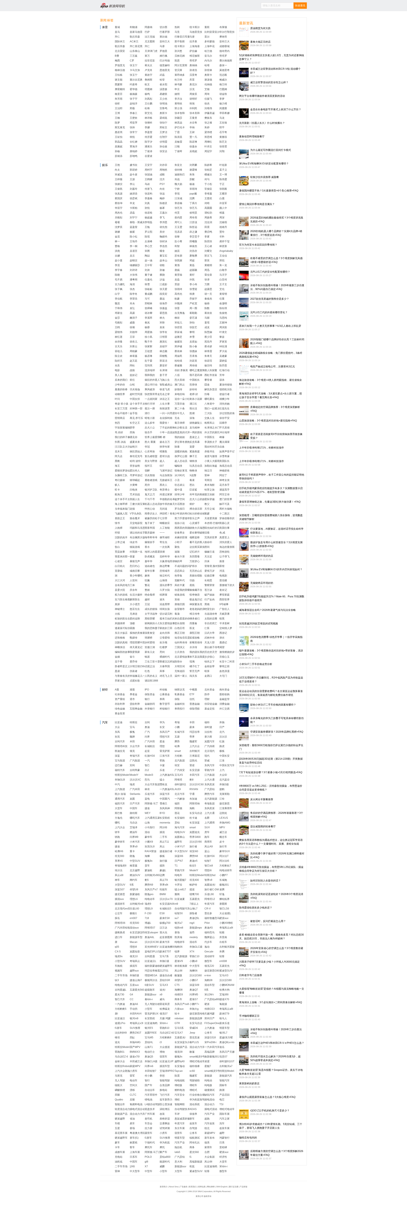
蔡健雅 (178, 365)
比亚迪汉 (120, 1018)
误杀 (221, 379)
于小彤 (208, 184)
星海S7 (194, 999)
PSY (162, 184)
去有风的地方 (122, 585)
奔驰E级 (134, 975)
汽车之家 (224, 1118)
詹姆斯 (148, 79)
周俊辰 (193, 94)
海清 (132, 284)
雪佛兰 (163, 803)
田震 (207, 227)
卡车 (117, 1147)
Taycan (179, 1071)
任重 (221, 298)
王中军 (148, 265)
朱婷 (207, 127)
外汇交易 (224, 708)
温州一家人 (181, 676)
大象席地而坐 (167, 561)
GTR (177, 1023)
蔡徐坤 (118, 203)
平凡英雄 (224, 427)
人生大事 (165, 403)
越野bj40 (180, 1061)
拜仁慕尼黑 (136, 46)
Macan (133, 942)
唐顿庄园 (180, 604)
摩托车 (148, 1147)
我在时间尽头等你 (214, 446)
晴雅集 (163, 451)
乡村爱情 (150, 642)
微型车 (208, 961)
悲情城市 (165, 570)
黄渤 (177, 265)
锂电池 (148, 1099)
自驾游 (193, 1128)
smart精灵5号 (212, 1071)
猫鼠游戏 (135, 547)
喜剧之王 (120, 518)
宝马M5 (149, 1037)
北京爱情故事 (182, 656)
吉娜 (117, 255)
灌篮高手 (224, 489)
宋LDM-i (209, 994)
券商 (162, 699)
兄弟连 (133, 613)
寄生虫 (163, 542)
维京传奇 (195, 613)
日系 (221, 1142)
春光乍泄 (180, 556)
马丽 (207, 317)
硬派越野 (120, 1118)
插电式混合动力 (139, 1109)
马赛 (192, 36)
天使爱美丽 (210, 518)
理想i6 (208, 870)
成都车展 (120, 1152)
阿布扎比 (195, 1142)
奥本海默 (209, 485)
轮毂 (221, 932)
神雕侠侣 (120, 647)
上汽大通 (209, 779)
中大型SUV (181, 851)
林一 (117, 241)
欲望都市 (180, 609)
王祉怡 (118, 137)
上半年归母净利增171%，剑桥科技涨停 (261, 447)
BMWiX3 (135, 1051)
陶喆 (147, 255)
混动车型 (209, 985)
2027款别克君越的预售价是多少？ (269, 298)
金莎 (117, 317)
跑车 (207, 837)
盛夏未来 (135, 442)
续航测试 (195, 1137)
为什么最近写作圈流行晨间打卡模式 (270, 150)
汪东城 (178, 198)
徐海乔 (163, 303)
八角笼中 (209, 403)
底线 (192, 585)
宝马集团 (120, 760)
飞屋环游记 (166, 470)
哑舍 (162, 251)
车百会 (148, 1123)
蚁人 (117, 485)
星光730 (119, 994)
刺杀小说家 (196, 399)
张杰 (132, 289)
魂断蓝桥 (195, 537)
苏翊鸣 (133, 156)
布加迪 (193, 798)
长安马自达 (196, 813)
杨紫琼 (178, 341)
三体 (132, 585)
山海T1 (149, 1047)
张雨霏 (223, 146)
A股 (117, 689)
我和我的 (150, 375)
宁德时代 (150, 1142)
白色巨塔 (180, 628)
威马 (162, 999)
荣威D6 (194, 1028)
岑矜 (221, 236)
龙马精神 (195, 427)
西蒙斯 (118, 84)
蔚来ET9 (224, 1013)
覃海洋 (133, 146)
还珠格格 (120, 637)
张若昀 (148, 193)
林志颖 (163, 351)
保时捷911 (180, 784)
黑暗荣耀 (150, 618)
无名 (177, 418)
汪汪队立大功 (122, 446)
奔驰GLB (120, 779)
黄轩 (192, 274)
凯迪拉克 (120, 751)
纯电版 (208, 1085)
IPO (147, 689)
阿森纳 (148, 27)
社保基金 (120, 694)
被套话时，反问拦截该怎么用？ (268, 921)
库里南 (223, 937)
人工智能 (165, 528)
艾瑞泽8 (223, 994)
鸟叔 (147, 184)
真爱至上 (224, 537)
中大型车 (195, 966)
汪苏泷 (193, 222)
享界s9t (164, 884)
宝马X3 (164, 985)
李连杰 (163, 246)
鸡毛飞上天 (166, 676)
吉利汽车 (120, 741)
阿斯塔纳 (195, 803)
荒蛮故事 (120, 551)
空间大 (133, 1085)
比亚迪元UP (166, 1061)
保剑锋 (178, 169)
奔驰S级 (224, 784)
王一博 (223, 174)
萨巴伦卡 (180, 127)
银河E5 (149, 1028)
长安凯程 (165, 817)
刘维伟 (208, 108)
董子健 (148, 274)
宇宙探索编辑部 (124, 427)
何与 (207, 179)
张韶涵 (148, 174)
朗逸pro (149, 894)
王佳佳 (223, 255)
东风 (117, 732)
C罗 (132, 60)
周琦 (207, 94)
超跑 (207, 1118)
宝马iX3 (223, 975)
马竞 (177, 32)
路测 (221, 1090)
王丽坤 (223, 322)
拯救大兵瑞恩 (197, 528)
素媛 (207, 513)
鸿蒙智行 (224, 1137)
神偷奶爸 (224, 470)
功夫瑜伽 (135, 389)
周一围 (193, 308)
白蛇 (132, 384)
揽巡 (192, 889)
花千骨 (118, 661)
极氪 (132, 732)
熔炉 (192, 504)
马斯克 (118, 1075)
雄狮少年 (224, 399)
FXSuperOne (211, 1023)
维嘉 (221, 212)
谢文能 (118, 79)
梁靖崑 (163, 118)
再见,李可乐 (136, 418)
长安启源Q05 (137, 932)
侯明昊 (193, 212)
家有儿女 (150, 652)
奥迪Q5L (194, 918)
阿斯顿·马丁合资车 (155, 1152)
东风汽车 (209, 765)
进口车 (118, 937)
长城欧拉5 (165, 908)
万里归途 (180, 403)
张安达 (163, 151)
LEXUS (223, 817)
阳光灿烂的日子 (213, 528)
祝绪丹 (223, 227)
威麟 (162, 1166)
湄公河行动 (151, 384)
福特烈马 (209, 932)
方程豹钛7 (225, 865)
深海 (192, 418)
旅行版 (163, 860)
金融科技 (180, 704)
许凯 (192, 279)
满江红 (193, 403)
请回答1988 (151, 680)
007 (162, 465)
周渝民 (178, 356)
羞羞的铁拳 (121, 389)
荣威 (207, 760)
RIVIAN (194, 789)
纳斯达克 (180, 689)
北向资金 (209, 689)
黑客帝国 (150, 528)
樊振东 (208, 118)
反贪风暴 (195, 442)
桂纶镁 (178, 360)
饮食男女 (180, 532)
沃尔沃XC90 (152, 942)
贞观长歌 (135, 680)
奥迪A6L (149, 937)
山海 (147, 822)
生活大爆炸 (136, 594)
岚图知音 (135, 951)
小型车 (148, 1008)
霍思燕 (163, 313)
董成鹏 (148, 294)
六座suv (179, 1008)
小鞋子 (178, 542)
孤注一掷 (150, 408)
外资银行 (150, 708)
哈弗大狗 (224, 989)
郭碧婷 (133, 169)
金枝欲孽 (209, 666)
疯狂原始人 (136, 451)
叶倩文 (223, 332)
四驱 (117, 1094)
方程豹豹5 (120, 1008)
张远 (162, 193)
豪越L (163, 870)
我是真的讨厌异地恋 (186, 432)
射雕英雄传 (196, 642)
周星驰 (148, 332)
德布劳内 (224, 51)
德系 (207, 1142)
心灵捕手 (195, 523)
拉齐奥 (193, 41)
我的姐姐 (180, 437)
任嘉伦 (148, 279)
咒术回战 (135, 494)
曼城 (117, 27)
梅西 (117, 60)
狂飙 (147, 580)
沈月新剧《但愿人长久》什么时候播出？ (262, 123)
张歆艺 (193, 327)
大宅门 (223, 676)
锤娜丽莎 (135, 265)
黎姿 (221, 337)
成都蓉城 (224, 46)
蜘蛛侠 (193, 470)
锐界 (177, 951)
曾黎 (177, 236)
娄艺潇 (193, 317)
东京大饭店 (121, 633)
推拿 (221, 561)
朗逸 (132, 856)
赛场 (177, 932)
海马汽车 (180, 827)
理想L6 (134, 899)
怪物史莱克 (181, 470)
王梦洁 (163, 132)
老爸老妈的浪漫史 (200, 609)
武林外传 (209, 637)
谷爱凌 (148, 156)
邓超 (192, 260)
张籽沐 (163, 241)
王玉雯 (178, 227)
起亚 (147, 751)
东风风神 (165, 808)
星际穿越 (209, 499)
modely (194, 937)
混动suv (134, 927)
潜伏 (221, 637)
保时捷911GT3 (227, 1061)
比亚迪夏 (180, 899)
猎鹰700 (194, 894)
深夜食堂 (150, 633)
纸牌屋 (163, 594)
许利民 (193, 108)
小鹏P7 (223, 875)
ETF (192, 694)
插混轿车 (120, 903)
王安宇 (148, 165)
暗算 (207, 671)
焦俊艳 (223, 313)
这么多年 (150, 422)
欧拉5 (193, 865)
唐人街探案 (210, 370)
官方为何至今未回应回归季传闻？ (258, 244)
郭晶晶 (118, 141)
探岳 (117, 918)
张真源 (118, 193)
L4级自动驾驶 (152, 1104)
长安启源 (195, 770)
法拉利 (208, 732)
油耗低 (118, 1161)
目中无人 (180, 413)
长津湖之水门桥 (213, 427)
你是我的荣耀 (182, 590)
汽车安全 (180, 1094)
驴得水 (193, 566)
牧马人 (223, 1018)
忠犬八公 (150, 427)
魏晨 (117, 303)
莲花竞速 (195, 1037)
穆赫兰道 (209, 551)
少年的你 (120, 384)
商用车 (208, 841)
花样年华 (165, 556)
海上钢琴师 (121, 504)
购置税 (133, 1142)
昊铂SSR (165, 980)
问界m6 (149, 1066)
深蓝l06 (179, 856)
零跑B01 (119, 1051)
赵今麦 (133, 174)
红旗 (221, 741)
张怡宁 (163, 122)
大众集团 (209, 1157)
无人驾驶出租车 (153, 1004)
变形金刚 (135, 465)
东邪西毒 (195, 556)
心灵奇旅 (150, 451)
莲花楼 (223, 580)
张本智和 (180, 113)
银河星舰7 (180, 880)
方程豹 (178, 755)
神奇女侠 (224, 480)
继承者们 (195, 618)
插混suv (119, 899)
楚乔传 (133, 661)
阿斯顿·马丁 (151, 803)
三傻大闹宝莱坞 (139, 504)
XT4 (192, 951)
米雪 (192, 337)
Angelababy (226, 251)
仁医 (207, 628)
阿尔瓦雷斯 (181, 65)
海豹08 (208, 980)
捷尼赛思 (224, 803)
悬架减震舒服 (182, 1118)
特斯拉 (133, 722)
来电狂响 (180, 394)
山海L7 (193, 908)
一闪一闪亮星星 (168, 413)
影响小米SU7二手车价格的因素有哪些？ (273, 704)
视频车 (118, 970)
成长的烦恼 (151, 609)
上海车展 (135, 1152)
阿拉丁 (223, 475)
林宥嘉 (133, 356)
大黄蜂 (133, 485)
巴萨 (147, 32)
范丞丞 (178, 231)
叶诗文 (208, 146)
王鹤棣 (148, 179)
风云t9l (178, 970)
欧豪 (177, 298)
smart (178, 751)
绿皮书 (133, 542)
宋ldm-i (164, 1023)
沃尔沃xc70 (166, 899)
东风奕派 (209, 784)
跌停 (207, 694)
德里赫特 (165, 65)
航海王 (118, 494)
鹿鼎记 (223, 642)
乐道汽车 (150, 794)
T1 (176, 865)
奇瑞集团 (209, 803)
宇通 (192, 794)
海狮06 (193, 970)
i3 (161, 1042)
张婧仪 (118, 184)
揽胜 (162, 865)
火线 (117, 613)
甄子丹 (148, 341)
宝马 (132, 727)
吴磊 (177, 279)
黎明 (192, 332)
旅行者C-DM (211, 889)
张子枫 (118, 289)
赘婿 (147, 590)
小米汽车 (135, 841)
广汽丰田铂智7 (123, 927)
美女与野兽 (151, 461)
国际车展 (224, 1114)
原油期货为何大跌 (260, 28)
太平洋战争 (151, 613)
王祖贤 (148, 351)
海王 (117, 465)
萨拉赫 (193, 51)
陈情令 (178, 661)
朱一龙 (223, 265)
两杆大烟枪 (225, 508)
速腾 (221, 889)
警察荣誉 (209, 585)
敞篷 (192, 1051)
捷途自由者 (166, 975)
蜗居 (147, 656)
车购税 (118, 966)
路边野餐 (165, 566)
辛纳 (192, 127)
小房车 (133, 1071)
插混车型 (165, 1066)
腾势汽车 (209, 794)
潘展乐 (148, 146)
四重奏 (193, 623)
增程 (177, 1099)
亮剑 (162, 652)
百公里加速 (166, 1104)
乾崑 (192, 1166)
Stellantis (135, 794)
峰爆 (221, 437)
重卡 (132, 851)
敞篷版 (178, 975)
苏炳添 (118, 156)
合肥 (207, 1152)
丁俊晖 (178, 151)
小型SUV (120, 961)
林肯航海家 (181, 966)
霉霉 (117, 222)
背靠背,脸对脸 (212, 566)
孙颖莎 (178, 118)
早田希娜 (224, 113)
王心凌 (208, 246)
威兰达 (223, 832)
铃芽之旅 (209, 489)
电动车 (133, 1080)
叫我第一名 (136, 551)
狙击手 (148, 432)
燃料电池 (180, 1090)
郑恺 (221, 260)
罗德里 (163, 51)
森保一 (223, 65)
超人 (162, 461)
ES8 (162, 913)
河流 (221, 570)
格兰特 (223, 84)
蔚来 (192, 727)
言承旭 (193, 356)
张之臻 (208, 122)
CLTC (133, 1094)
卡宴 (162, 765)
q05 (117, 946)
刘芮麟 (193, 165)
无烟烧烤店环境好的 (261, 583)
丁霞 (177, 132)
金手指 (133, 413)
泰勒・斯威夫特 (139, 222)
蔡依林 (178, 351)
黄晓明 (208, 265)
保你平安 (224, 418)
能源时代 (165, 1161)
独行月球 (150, 403)
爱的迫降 (135, 618)
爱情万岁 (209, 570)
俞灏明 (223, 303)
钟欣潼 (223, 346)
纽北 (207, 1128)
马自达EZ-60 (167, 1032)
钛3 (117, 980)
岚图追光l (209, 884)
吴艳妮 (193, 151)
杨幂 (162, 208)
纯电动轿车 (225, 870)
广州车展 (150, 1114)
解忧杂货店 (210, 389)
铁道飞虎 (165, 389)
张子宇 (133, 98)
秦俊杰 (208, 298)
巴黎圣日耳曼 (182, 36)
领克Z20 (209, 966)
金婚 (117, 656)
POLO (148, 1157)
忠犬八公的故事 (198, 499)
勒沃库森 (135, 36)
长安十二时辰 (227, 661)
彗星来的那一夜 (124, 556)
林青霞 (208, 351)
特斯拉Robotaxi (124, 1066)
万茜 (207, 284)
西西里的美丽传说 (185, 528)
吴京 (132, 255)
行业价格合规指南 (200, 1094)
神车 (117, 880)
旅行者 (193, 846)
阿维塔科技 (121, 746)
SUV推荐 (135, 1028)
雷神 (207, 475)
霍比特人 (135, 470)
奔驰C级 (164, 961)
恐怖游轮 (224, 551)
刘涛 (147, 270)
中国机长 (195, 379)
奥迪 (147, 727)
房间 (207, 547)
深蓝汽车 (165, 794)
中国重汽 (165, 798)
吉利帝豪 (135, 770)
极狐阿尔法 (151, 980)
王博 (117, 113)
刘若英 (193, 360)
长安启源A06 (167, 903)
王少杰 (163, 98)
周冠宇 (208, 151)
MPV (222, 827)
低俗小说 (180, 523)
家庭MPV (135, 1066)
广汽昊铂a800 (212, 999)
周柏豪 (133, 351)
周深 (221, 217)
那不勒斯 (180, 41)
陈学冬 (133, 294)
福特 (207, 722)
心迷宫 (118, 561)
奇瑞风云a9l (226, 927)
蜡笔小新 (150, 418)
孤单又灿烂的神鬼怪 (171, 618)
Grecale (208, 951)
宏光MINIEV (152, 946)
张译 (207, 279)
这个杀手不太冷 (124, 499)
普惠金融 (195, 704)
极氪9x (148, 860)
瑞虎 (132, 784)
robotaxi (179, 1018)
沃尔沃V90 (196, 841)
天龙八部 (209, 642)
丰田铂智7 (150, 1071)
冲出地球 (224, 432)
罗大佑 (223, 351)
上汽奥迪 (209, 1028)
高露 (132, 313)
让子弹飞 (224, 556)
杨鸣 (147, 94)
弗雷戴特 (120, 89)
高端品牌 (209, 1051)
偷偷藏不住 (196, 590)
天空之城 (209, 508)
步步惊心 (209, 656)
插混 (162, 832)
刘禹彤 (148, 98)
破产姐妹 (209, 594)
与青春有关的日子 (125, 676)
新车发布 (209, 1137)
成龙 (207, 327)
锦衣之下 (209, 661)
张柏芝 (208, 169)
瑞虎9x (119, 956)
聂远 (162, 298)
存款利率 (120, 704)
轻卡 (177, 1013)
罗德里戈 (120, 65)
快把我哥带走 (152, 394)
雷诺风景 (165, 1004)
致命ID (208, 542)
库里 (192, 79)
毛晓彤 (118, 322)
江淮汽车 (165, 755)
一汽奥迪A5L (167, 789)
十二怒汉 (224, 513)
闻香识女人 (151, 513)
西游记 (223, 633)
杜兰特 (178, 79)
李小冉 (193, 284)
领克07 (164, 1013)
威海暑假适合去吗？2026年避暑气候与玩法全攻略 (267, 610)
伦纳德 (208, 84)
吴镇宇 (163, 346)
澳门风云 (180, 384)
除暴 (177, 446)
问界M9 (134, 837)
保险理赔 (195, 708)
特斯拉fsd (209, 875)
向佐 (162, 188)
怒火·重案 (150, 442)
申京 (177, 89)
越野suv (134, 970)
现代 (207, 755)
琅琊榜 (148, 637)
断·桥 (163, 437)
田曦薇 (193, 241)
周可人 (178, 222)
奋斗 (132, 656)
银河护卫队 (151, 489)
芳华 (221, 375)
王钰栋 (118, 75)
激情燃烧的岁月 (228, 652)
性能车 (163, 889)
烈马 (147, 779)
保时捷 (208, 727)
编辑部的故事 (122, 652)
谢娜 (117, 231)
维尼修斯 (195, 55)
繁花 (147, 585)
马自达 (133, 822)
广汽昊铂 (209, 789)
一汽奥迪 (120, 1004)
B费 (117, 55)
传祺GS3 (209, 1008)
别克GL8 (150, 846)
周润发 (223, 327)
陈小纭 (133, 236)
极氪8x (178, 1056)
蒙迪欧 (148, 870)
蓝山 (207, 851)
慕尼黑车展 (121, 1133)
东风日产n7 (151, 889)
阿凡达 (118, 456)
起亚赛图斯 (166, 937)
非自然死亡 (210, 623)
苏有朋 (178, 255)
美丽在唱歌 (196, 575)
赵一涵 (148, 260)
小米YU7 (180, 846)
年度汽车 (209, 903)
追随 (177, 551)
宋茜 (147, 251)
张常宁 (133, 132)
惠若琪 (118, 132)
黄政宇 (148, 75)
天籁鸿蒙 (209, 1013)
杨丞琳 (148, 356)
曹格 (117, 246)
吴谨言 (133, 251)
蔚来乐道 (224, 1023)
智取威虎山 (166, 384)
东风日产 (165, 732)
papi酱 (193, 193)
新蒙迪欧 (135, 894)
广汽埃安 (180, 770)
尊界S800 (195, 837)
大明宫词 (180, 666)
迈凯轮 (223, 813)
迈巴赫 (118, 765)
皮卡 (221, 841)
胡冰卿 (148, 313)
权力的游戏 (121, 594)
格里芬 (118, 94)
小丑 (177, 480)
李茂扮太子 (210, 442)
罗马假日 (180, 508)
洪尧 (117, 251)
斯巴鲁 (118, 813)
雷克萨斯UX (152, 1013)
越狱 (147, 599)
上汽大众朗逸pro (124, 1071)
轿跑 (117, 837)
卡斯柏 (133, 208)
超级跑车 (150, 989)
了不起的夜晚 (167, 427)
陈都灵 (163, 203)
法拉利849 (121, 1032)
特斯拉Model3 (123, 1047)
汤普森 (163, 89)
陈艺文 (223, 141)
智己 (147, 765)
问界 (147, 736)
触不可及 (224, 504)
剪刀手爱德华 (182, 518)
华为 (162, 722)
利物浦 (133, 27)
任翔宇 (163, 137)
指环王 (148, 465)
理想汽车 (165, 736)
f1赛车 (118, 1028)
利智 (177, 246)
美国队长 (224, 461)
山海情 (163, 580)
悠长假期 (180, 623)
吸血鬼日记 (196, 599)
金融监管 (224, 699)
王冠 (147, 604)
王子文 (223, 284)
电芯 (221, 1099)
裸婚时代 (165, 656)
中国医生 (209, 437)
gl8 (146, 1161)
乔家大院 (120, 680)
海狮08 (179, 989)
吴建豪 (223, 356)
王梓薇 (118, 179)
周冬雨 (193, 217)
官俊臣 (208, 188)
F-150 (148, 913)
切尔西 (163, 27)
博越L (148, 923)
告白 (117, 547)
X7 (146, 1166)
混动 (147, 832)
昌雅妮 (118, 146)
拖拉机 (178, 1147)
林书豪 (178, 84)
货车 (147, 865)
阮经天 (118, 360)
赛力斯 (208, 736)
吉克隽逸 (180, 313)
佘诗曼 (118, 341)
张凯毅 (223, 188)
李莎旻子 (195, 236)
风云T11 (164, 841)
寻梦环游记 (136, 475)
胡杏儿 (133, 341)
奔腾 (221, 951)
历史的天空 (210, 652)
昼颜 (132, 628)
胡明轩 (193, 98)
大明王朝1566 (138, 666)
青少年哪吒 (136, 575)
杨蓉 (147, 327)
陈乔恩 (223, 365)
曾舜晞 (148, 308)
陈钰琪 (223, 308)
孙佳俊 (163, 146)
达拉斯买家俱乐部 (200, 547)
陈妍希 (208, 165)
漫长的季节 (166, 585)
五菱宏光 (224, 966)
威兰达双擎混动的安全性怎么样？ (269, 82)
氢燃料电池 (136, 1104)
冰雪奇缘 (224, 456)
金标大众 (120, 1061)
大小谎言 (135, 604)
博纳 (162, 1051)
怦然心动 (150, 508)
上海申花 (209, 46)
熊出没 (193, 408)
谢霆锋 (193, 169)
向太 (117, 169)
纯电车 (178, 875)
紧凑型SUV (225, 970)
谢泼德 (208, 79)
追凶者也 (150, 566)
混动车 (193, 942)
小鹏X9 (149, 841)
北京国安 (120, 51)
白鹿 (221, 198)
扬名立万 (165, 442)
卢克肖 (148, 70)
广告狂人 (224, 609)
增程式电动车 (197, 1061)
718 (147, 918)
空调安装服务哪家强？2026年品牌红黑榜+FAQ (276, 731)
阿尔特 (163, 827)
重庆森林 (150, 532)
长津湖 (163, 370)
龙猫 (132, 508)
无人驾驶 (120, 1080)
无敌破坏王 (166, 480)
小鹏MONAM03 (228, 985)
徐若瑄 (208, 360)
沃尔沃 (223, 736)
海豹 (192, 808)
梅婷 (162, 198)
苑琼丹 (208, 341)
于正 (221, 184)
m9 (176, 903)
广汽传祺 (209, 746)
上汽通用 (209, 822)
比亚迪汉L (150, 961)
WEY (148, 813)
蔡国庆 (118, 198)
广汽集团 (135, 760)
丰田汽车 (195, 775)
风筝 (162, 671)
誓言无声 (195, 671)
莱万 (147, 55)
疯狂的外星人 (152, 379)
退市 (132, 699)
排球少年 (180, 494)
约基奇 (133, 84)
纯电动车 (150, 899)
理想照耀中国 (137, 642)
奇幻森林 (120, 480)
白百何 (223, 279)
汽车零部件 (151, 1094)
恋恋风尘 (180, 570)
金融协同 (150, 704)
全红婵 (133, 141)
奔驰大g (194, 1008)
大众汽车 (135, 746)
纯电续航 (180, 1080)
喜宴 (132, 556)
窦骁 (162, 274)
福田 (177, 803)
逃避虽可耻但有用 (125, 628)
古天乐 (118, 346)
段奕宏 (163, 294)
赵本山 (163, 260)
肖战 (177, 179)
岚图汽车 (209, 741)
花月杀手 (224, 485)
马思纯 (223, 317)
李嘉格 (148, 198)
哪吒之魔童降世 (198, 370)
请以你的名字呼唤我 (141, 532)
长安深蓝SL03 (183, 1042)
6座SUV (149, 985)
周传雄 (193, 365)
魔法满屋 (224, 442)
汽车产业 (209, 1114)
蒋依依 (208, 313)
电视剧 (223, 575)
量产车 (163, 1152)
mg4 (192, 923)
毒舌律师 (180, 422)
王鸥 (117, 327)
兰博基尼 (195, 755)
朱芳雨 (118, 98)
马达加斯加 (166, 475)
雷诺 (192, 765)
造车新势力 (166, 1099)
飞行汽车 (165, 1094)
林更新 (223, 246)
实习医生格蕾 (122, 599)
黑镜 (207, 604)
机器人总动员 (152, 504)
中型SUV (135, 860)
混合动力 (209, 1104)
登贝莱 (178, 70)
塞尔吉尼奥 (136, 79)
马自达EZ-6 (121, 1056)
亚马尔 (208, 55)
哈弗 (177, 746)
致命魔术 (135, 518)
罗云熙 (148, 231)
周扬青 (208, 217)
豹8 (191, 779)
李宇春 (118, 270)
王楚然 (208, 198)
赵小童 (118, 260)
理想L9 (149, 908)
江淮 (221, 760)
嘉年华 (148, 561)
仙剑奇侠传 (181, 642)
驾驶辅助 (195, 1080)
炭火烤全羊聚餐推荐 (261, 799)
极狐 (221, 751)
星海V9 (179, 961)
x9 (161, 994)
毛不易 (118, 279)
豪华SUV (224, 851)
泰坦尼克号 (136, 456)
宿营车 (163, 1056)
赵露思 (208, 289)
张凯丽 (178, 260)
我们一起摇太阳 (213, 408)
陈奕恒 (208, 241)
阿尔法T (224, 856)
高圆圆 (208, 208)
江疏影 (163, 284)
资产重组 (120, 699)
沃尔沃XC (135, 779)
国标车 (223, 1085)
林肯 (147, 789)
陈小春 (193, 346)
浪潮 (162, 551)
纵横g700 (165, 923)
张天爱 (163, 289)
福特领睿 (195, 1066)
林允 (162, 317)
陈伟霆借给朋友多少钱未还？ (255, 907)
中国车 (133, 808)
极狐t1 (133, 913)
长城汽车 (180, 732)
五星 (117, 1128)
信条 (221, 446)
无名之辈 (165, 394)
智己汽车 (120, 999)
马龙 (221, 118)
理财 (207, 699)
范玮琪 (148, 365)
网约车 (133, 880)
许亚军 (223, 203)
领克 (132, 751)
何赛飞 (148, 188)
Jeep (192, 1032)
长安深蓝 (195, 822)
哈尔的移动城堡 (198, 513)
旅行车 (223, 846)
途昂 (192, 932)
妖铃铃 (193, 389)
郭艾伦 (148, 113)
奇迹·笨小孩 (121, 403)
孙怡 (192, 322)
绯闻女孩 (165, 609)
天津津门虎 (151, 51)
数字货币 (165, 704)
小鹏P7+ (194, 1004)
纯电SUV (180, 832)
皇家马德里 (136, 32)
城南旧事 (135, 570)
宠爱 (192, 446)
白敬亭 (223, 270)
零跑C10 (194, 956)
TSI (221, 1104)
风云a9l (119, 875)
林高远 (178, 122)
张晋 (177, 308)
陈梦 (117, 122)
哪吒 (117, 822)
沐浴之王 (165, 399)
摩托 (162, 1147)
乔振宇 (193, 298)
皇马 (117, 32)
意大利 (178, 1161)
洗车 (221, 1123)
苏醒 (192, 179)
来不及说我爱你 (198, 656)
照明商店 (120, 418)
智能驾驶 (165, 1080)
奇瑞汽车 (135, 755)
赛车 (192, 1118)
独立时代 (165, 575)
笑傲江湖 (150, 647)
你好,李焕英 (181, 370)
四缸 (132, 1037)
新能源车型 (136, 937)
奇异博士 (165, 489)
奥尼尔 (193, 84)
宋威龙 (118, 174)
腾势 (177, 741)
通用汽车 (120, 798)
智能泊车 (120, 1104)
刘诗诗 (133, 270)
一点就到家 (151, 399)
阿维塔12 (209, 899)
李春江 (133, 113)
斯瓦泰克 (120, 127)
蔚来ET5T (165, 951)
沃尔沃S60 (196, 975)
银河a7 (179, 923)
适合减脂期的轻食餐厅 (263, 826)
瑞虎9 (148, 903)
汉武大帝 (209, 633)
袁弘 (132, 308)
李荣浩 (133, 298)
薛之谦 (193, 231)
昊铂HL (149, 1042)
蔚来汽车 (165, 942)
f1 (191, 1157)
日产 (221, 727)
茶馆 (221, 566)
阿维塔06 (120, 923)
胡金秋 (223, 94)
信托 (192, 699)
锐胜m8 (179, 927)
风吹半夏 (180, 585)
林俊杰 (193, 246)
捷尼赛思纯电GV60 (200, 1013)
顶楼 (132, 623)
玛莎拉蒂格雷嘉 (153, 970)
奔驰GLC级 (196, 946)
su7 (177, 918)
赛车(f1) (134, 1137)
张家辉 (148, 346)
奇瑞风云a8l (226, 1008)
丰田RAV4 (135, 1013)
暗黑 (221, 618)
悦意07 (223, 1056)
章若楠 (178, 203)
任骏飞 (208, 98)
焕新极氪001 (211, 1056)
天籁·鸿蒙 (165, 1018)
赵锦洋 (133, 103)
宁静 (177, 188)
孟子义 (223, 169)
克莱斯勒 (224, 794)
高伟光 (178, 294)
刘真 (147, 203)
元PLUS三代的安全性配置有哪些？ (270, 271)
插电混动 (209, 1099)
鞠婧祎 (163, 236)
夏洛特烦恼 (225, 384)
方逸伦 (118, 817)
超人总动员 (181, 461)
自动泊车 (150, 1090)
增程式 (193, 1090)
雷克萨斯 (165, 751)
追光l (162, 989)
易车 (132, 1123)
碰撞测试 (209, 1090)
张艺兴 (178, 208)
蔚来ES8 (165, 918)
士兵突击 (180, 652)
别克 (117, 736)
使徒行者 (224, 394)
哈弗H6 (119, 851)
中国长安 (224, 755)
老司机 (148, 1118)
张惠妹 (193, 351)
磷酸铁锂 (120, 1090)
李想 (162, 1075)
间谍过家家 (166, 494)
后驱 (132, 1099)
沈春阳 (223, 222)
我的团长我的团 (198, 652)
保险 (177, 699)
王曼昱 (193, 118)
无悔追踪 (180, 671)
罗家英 (223, 341)
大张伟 (133, 274)
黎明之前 (224, 666)
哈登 (162, 79)
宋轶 (162, 322)
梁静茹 (223, 360)
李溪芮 (148, 317)
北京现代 (209, 751)
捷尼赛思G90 (211, 970)
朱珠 (192, 174)
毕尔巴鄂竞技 (227, 32)
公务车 (208, 1032)
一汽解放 (180, 798)
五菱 (177, 736)
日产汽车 (135, 803)
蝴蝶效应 (165, 523)
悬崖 (117, 671)
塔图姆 (148, 89)
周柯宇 (148, 169)
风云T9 (164, 880)
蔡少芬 (208, 337)
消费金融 (224, 704)
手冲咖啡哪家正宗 (249, 1015)
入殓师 (118, 528)
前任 (132, 379)
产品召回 (224, 1094)
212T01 (164, 970)
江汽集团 (209, 775)
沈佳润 (208, 222)
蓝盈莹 (133, 227)
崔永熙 (163, 84)
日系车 (133, 1157)
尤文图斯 (150, 41)
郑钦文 (163, 127)
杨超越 (148, 217)
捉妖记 (133, 375)
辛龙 (132, 203)
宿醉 (147, 470)
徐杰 (207, 103)
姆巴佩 (163, 55)
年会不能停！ (122, 413)
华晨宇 (118, 208)
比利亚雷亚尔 (212, 32)
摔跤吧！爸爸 (167, 513)
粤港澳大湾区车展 (140, 1133)
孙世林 (208, 70)
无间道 (163, 508)
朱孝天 (208, 356)
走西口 (208, 676)
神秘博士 (120, 609)
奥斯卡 (208, 75)
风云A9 (208, 846)
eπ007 (133, 918)
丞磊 (132, 212)
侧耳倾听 (165, 537)
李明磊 (148, 222)
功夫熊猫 (150, 475)
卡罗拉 (178, 884)
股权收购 (224, 694)
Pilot (207, 923)
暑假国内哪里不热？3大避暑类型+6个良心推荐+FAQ (268, 190)
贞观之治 (150, 666)
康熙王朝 (195, 633)
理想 (162, 746)
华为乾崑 (165, 1142)
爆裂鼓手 (150, 542)
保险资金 (150, 694)
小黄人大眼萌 (212, 461)
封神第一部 (136, 408)
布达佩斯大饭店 (139, 537)
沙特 (132, 1166)
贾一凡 (193, 137)
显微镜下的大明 (228, 585)
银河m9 (134, 1018)
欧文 (147, 84)
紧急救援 (195, 451)
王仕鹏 (148, 103)
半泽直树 (224, 623)
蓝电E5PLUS (152, 951)
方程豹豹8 (165, 1037)
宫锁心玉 (224, 656)
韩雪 (147, 284)
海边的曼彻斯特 (228, 547)
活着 (207, 532)
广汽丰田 (150, 741)
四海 (132, 432)
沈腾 (192, 198)
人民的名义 (151, 676)
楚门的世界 (225, 499)
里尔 (207, 36)
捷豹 (221, 789)
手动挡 (133, 1008)
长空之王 (135, 422)
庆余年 (133, 590)
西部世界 (224, 599)
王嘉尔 (163, 212)
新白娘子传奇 (212, 647)
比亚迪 (118, 722)
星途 (162, 741)
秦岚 (147, 322)
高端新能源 (196, 1161)
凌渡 (207, 1061)
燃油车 (133, 832)
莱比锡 (163, 36)
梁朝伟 (118, 332)
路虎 (221, 746)
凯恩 (177, 60)
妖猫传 (178, 389)
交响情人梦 (225, 628)
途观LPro (120, 1023)
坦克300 (119, 856)
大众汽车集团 (152, 784)
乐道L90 (209, 894)
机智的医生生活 (124, 618)
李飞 (162, 217)
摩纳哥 (223, 36)
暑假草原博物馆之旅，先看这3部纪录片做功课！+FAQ (269, 501)
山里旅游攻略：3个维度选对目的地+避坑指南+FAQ (268, 420)
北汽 (221, 732)
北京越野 (135, 870)
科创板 (163, 689)
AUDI (178, 789)
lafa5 (177, 1152)
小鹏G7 (194, 980)
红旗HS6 (150, 755)
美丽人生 (135, 499)
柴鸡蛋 (178, 217)
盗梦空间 (180, 499)
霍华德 (133, 89)
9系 (132, 884)
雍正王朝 (180, 633)
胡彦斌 (133, 198)
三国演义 (180, 647)
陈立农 (118, 356)
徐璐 (132, 327)
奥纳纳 (193, 65)
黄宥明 (223, 294)
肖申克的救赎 (197, 494)
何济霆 (148, 137)
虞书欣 (133, 165)
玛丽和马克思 (137, 528)
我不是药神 (196, 375)
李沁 (132, 184)
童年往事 (150, 570)
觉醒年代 (180, 580)
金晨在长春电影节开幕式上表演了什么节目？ (275, 109)
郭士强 (178, 108)
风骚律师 (120, 623)
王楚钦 (133, 118)
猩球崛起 (135, 480)
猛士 (162, 779)
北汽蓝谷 (224, 779)
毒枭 (177, 613)
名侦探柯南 (166, 418)
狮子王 (193, 456)
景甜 (177, 284)
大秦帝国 (165, 666)
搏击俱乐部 (196, 508)
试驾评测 (165, 1128)
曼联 (207, 27)
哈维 (207, 65)
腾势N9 (149, 884)
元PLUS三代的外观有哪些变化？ (269, 312)
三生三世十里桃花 (155, 661)
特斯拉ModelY (123, 775)
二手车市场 (121, 975)
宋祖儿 (178, 322)
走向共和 (165, 633)
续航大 (118, 1085)
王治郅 (118, 108)
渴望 (221, 647)
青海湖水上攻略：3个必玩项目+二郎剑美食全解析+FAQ (270, 1002)
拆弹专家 (165, 446)
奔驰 (221, 722)
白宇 (117, 294)
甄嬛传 (133, 637)
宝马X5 (179, 775)
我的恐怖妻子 (152, 628)
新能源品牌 (196, 1018)
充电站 (118, 1157)
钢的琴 (178, 561)
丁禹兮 (193, 203)
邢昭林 (148, 303)
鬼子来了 (150, 523)
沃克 (192, 89)
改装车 (193, 1123)
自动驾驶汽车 (182, 908)
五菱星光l (180, 1037)
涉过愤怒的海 (227, 413)
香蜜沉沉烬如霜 (168, 661)
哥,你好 (119, 432)
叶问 (117, 399)
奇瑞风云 (135, 961)
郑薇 (132, 108)
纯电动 (208, 1080)
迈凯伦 (193, 760)
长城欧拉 (150, 746)
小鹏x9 (193, 961)
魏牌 (132, 736)
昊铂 (177, 822)
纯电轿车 (180, 942)
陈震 (177, 1075)
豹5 (147, 880)
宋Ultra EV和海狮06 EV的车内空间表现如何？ (276, 569)
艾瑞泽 (133, 827)
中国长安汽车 (227, 765)
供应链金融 (210, 704)
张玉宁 (133, 65)
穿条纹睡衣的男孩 (229, 518)
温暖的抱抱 (181, 451)
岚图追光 (195, 832)
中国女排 (135, 399)
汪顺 (177, 146)
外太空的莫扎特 (213, 432)
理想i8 (133, 946)
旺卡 (117, 489)
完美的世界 (210, 537)
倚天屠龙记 (136, 647)
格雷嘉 (133, 865)
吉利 (147, 722)
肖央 (132, 303)
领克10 (134, 956)
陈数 (207, 308)
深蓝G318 (210, 1037)
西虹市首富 (210, 375)
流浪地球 (150, 370)
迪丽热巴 (180, 174)
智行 (147, 1080)
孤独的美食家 (137, 633)
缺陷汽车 (209, 1094)
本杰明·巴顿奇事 (213, 523)
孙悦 (147, 208)
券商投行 (180, 708)
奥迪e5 (193, 860)
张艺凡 (193, 208)
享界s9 (134, 846)
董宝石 (163, 255)
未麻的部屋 (181, 537)
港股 (132, 689)
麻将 (147, 575)
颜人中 (223, 208)
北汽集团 (180, 760)
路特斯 (133, 813)
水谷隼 (193, 122)
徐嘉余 (193, 146)
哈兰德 (208, 51)
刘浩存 (193, 251)
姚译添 (133, 193)
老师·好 (194, 394)
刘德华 (133, 332)
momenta (165, 822)
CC (132, 999)
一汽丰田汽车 (212, 1047)
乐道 (162, 770)
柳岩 (177, 317)
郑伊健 (178, 346)
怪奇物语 (195, 594)
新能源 (208, 1075)
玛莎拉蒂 (195, 732)
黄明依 (178, 103)
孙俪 (162, 270)
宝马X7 (179, 1032)
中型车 (148, 1171)
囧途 (207, 384)
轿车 (117, 832)
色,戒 (222, 532)
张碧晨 (178, 327)
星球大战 (165, 456)
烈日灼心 (135, 566)
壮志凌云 (180, 485)
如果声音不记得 (228, 451)
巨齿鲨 (193, 489)
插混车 (133, 966)
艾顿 (207, 89)
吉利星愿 (150, 956)
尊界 (192, 736)
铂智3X (179, 913)
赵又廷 (133, 360)
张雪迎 (193, 289)
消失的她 (224, 403)
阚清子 (133, 317)
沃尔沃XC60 (197, 784)
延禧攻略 (195, 637)
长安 (162, 727)
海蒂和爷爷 (151, 537)
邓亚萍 (133, 122)
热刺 (177, 27)
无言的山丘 (196, 570)
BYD (162, 813)
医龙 (192, 628)
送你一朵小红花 (183, 399)
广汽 (147, 732)
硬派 (207, 1004)
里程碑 (223, 1147)
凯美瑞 (178, 937)
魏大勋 (178, 184)
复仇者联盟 (151, 456)
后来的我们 (121, 379)
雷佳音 (208, 274)
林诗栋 (148, 118)
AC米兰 (134, 41)
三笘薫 (133, 55)
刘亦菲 (163, 165)
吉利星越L (120, 989)
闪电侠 (133, 489)
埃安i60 (194, 851)
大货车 (118, 808)
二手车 (163, 837)
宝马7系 (164, 956)
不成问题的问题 (183, 566)
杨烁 (207, 303)
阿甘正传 (224, 494)
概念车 (223, 837)
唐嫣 (177, 270)
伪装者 (133, 671)
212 (147, 770)
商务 (192, 1147)
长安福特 (180, 817)
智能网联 (180, 1104)
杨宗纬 (208, 365)
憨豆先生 (135, 609)
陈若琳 (193, 141)
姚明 (177, 94)
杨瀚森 (133, 94)
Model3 (149, 775)
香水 (147, 547)
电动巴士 (150, 1051)
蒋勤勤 (193, 313)
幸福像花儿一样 (139, 676)
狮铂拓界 (224, 899)
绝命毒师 (150, 594)
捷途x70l (135, 1056)
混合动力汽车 (197, 1047)
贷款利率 (135, 704)
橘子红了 (195, 666)
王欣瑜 (223, 122)
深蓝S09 (194, 985)
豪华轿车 (120, 841)
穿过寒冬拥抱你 (183, 442)
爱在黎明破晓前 (198, 532)
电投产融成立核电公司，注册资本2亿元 (272, 366)
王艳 (117, 165)
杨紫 (132, 231)
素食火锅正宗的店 (260, 41)
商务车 (178, 999)
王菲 (132, 337)
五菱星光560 (137, 989)
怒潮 (192, 413)
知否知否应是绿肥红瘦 (187, 637)
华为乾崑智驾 (197, 1099)
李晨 (117, 265)
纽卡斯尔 (195, 27)
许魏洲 (178, 303)
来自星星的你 (182, 618)
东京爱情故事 (167, 623)
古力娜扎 (120, 284)
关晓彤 (118, 217)
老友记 (223, 590)
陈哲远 (193, 227)
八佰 (177, 375)
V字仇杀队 (136, 513)
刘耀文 (208, 251)
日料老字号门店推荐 (250, 975)
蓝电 (147, 798)
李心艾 (148, 246)
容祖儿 (118, 351)
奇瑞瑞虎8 (120, 865)
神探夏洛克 (196, 604)
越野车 (178, 841)
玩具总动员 (196, 465)
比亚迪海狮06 (167, 946)
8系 (206, 989)
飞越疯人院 (121, 513)
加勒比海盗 (210, 465)
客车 (132, 1147)
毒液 (192, 480)
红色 (147, 671)
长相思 (208, 580)
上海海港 (195, 46)
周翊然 (163, 169)
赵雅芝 (178, 337)
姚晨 (177, 251)
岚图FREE (151, 1032)
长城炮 (223, 880)
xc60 (192, 1071)
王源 (132, 179)
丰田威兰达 (136, 1061)
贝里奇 (193, 75)
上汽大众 (195, 746)
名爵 (207, 817)
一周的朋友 (196, 432)
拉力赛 (148, 1128)
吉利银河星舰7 (227, 946)
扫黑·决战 (120, 442)
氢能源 (223, 1004)
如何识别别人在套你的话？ (265, 880)
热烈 (117, 422)
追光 (117, 1042)
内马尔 (208, 60)
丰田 (192, 722)
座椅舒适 (165, 1118)
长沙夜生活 (181, 427)
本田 (132, 741)
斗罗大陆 (165, 590)
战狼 (132, 370)
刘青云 (133, 346)
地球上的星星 (152, 551)
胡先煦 (163, 227)
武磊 (162, 75)
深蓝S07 (119, 889)
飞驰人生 (165, 379)
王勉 (147, 227)
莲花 (177, 813)
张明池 (163, 103)
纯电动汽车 (121, 985)
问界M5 (194, 994)
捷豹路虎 (120, 932)
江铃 (221, 798)
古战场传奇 (210, 613)
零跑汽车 (209, 770)
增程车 (193, 1085)
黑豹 (117, 461)
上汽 (221, 770)
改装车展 (224, 1128)
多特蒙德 (209, 41)
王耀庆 (223, 193)
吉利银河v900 (152, 875)
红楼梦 (163, 647)
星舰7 (207, 1066)
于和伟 (118, 308)
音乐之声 (195, 518)
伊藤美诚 (209, 113)
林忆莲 (118, 337)
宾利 (132, 765)
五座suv (134, 985)
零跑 (162, 760)
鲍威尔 (223, 79)
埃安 (177, 765)
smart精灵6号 (197, 1056)
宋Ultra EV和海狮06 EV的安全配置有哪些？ (264, 163)
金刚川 (133, 446)
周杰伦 (118, 212)
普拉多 (208, 913)
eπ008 (223, 961)
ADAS (193, 1109)
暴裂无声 (135, 561)
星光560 (194, 1152)
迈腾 (162, 875)
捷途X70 (224, 999)
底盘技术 (150, 1109)
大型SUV (120, 884)
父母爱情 (165, 637)
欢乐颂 (163, 642)
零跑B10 (164, 1028)
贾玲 (221, 231)
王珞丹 (133, 241)
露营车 (148, 1133)
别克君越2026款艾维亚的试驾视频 (258, 623)
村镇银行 (165, 708)
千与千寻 (150, 499)
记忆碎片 (195, 551)
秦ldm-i (149, 999)
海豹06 (179, 946)
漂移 (132, 1090)
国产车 (148, 1085)
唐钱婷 (133, 151)
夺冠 (147, 446)
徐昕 (117, 103)
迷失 (162, 599)
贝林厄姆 (180, 55)
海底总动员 (225, 465)
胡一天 (208, 294)
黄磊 (192, 265)
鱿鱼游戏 (180, 594)
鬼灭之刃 (150, 494)
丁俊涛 (148, 151)
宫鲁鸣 (163, 108)
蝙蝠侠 (178, 465)
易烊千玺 (224, 241)
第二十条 (180, 408)
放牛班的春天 (167, 504)
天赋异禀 (224, 613)
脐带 (132, 427)
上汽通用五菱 (152, 817)
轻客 (221, 956)
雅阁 (177, 894)
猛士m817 (180, 889)
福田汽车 (120, 803)
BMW (163, 894)
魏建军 (193, 741)
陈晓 (117, 274)
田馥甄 (163, 356)
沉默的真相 (121, 642)
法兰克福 (150, 36)
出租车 (223, 942)
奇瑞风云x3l (136, 1023)
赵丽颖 (193, 270)
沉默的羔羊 (121, 537)
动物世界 (120, 394)
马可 (147, 298)
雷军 (132, 1075)
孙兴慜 (178, 51)
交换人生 (209, 418)
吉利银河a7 (225, 1066)
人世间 (133, 580)
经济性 (223, 1157)
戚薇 (132, 322)
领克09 (179, 1051)
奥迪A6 (134, 1004)
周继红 (208, 141)
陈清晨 (178, 137)
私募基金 (180, 694)
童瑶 (207, 322)
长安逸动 (180, 1066)
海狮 (147, 856)
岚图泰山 (180, 837)
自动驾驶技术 (182, 1109)
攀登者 (208, 379)
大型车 (178, 1171)
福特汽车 (120, 770)
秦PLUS (194, 1042)
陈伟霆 (223, 179)
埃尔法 (118, 870)
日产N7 (179, 860)
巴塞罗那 (165, 32)
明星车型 (224, 1028)
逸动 (207, 946)
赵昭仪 (133, 260)
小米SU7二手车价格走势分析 (255, 664)
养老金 (133, 694)
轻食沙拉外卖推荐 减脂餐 (264, 177)
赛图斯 (223, 903)
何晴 (207, 203)
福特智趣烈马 (212, 918)
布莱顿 (223, 27)
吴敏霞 (178, 141)
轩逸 (221, 894)
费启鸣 (208, 231)
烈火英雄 (180, 379)
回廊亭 (223, 422)
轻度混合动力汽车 (125, 1109)
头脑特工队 (121, 475)
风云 (162, 846)
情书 (117, 523)
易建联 (163, 94)
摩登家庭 (224, 594)
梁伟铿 (208, 132)
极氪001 (224, 884)
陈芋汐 (148, 141)
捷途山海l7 (136, 980)
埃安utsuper (151, 932)
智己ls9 (208, 865)
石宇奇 (223, 132)
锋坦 (117, 1037)
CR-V (207, 908)
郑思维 (208, 137)
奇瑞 (177, 722)
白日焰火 (120, 566)
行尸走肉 (209, 599)
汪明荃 (163, 337)
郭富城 (178, 332)
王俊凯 (118, 188)
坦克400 (194, 880)
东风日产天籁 (227, 1051)
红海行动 (224, 370)
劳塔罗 (223, 55)
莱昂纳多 (180, 75)
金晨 (117, 236)
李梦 (221, 98)
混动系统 (195, 1104)
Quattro (119, 1099)
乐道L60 (134, 908)
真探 (117, 604)
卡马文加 (135, 70)
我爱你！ (165, 422)
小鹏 (177, 727)
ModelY (134, 775)
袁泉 (162, 327)
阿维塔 (178, 779)
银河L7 (223, 1032)
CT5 (177, 985)
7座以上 (194, 903)
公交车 (118, 913)
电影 (117, 370)
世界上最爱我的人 (155, 437)
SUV (207, 827)
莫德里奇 (224, 70)
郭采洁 (163, 360)
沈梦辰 (118, 227)
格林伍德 (120, 70)
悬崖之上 (195, 437)
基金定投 (209, 708)
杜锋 (147, 108)
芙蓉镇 (118, 570)
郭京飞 (208, 255)
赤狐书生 (209, 451)
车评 (177, 1114)
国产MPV (135, 1047)
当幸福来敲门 (122, 508)
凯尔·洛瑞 (120, 794)
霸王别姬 (209, 494)
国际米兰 (120, 41)
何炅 (177, 212)
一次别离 (165, 547)
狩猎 (117, 532)
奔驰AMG (224, 822)
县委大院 (120, 590)
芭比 (192, 485)
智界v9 (208, 880)
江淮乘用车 (225, 808)
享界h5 (119, 860)
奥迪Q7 (194, 989)
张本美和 (195, 113)
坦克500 (134, 923)
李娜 (147, 127)
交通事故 (165, 1123)
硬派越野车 (166, 966)
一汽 (147, 760)
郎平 (221, 127)
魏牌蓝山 (209, 937)
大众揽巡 (165, 1047)
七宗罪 (163, 518)
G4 (131, 994)
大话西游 (180, 504)
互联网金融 (136, 708)
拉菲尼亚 (150, 60)
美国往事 (224, 528)
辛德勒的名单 (167, 499)
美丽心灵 (224, 523)
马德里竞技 (196, 32)
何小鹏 (148, 1075)
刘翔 (221, 151)
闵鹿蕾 (223, 108)
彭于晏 (148, 360)
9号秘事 (223, 604)
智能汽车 (224, 1080)
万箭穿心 (195, 561)
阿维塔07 (150, 927)
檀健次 (208, 174)
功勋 (192, 580)
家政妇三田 (166, 628)
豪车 (117, 1142)
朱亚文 (178, 165)
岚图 (132, 798)
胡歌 (162, 265)
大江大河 (120, 580)
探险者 (193, 913)
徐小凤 (148, 337)
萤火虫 (163, 932)
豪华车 (148, 837)
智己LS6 (224, 908)
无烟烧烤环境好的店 (261, 556)
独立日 (208, 470)
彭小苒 (178, 241)
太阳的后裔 (210, 618)
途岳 (221, 1047)
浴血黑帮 (165, 604)
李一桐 (133, 246)
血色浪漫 (224, 671)
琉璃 (192, 661)
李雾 (207, 236)
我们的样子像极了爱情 (127, 437)
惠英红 (163, 341)
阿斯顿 (178, 808)
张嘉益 (163, 308)
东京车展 (180, 1128)
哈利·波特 (135, 461)
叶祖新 (223, 165)
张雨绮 (178, 289)
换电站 (163, 1090)
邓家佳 (118, 313)
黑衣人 (163, 485)
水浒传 (193, 647)
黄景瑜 (178, 274)
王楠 (117, 118)
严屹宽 (193, 303)
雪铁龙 (163, 784)
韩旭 (192, 103)
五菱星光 (195, 899)
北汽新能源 (210, 798)
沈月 (162, 179)
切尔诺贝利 (166, 613)
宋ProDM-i (210, 1042)
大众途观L (225, 913)
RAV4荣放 (150, 851)
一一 (162, 532)
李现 (177, 193)
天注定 (208, 556)
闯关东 (193, 676)
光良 (117, 365)
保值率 (193, 1114)
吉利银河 (195, 751)
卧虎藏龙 (150, 556)
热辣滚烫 (165, 408)
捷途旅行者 (166, 851)
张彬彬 (148, 289)
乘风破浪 (150, 389)
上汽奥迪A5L (167, 775)
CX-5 (118, 951)
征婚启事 (209, 575)
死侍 (147, 485)
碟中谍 (178, 489)
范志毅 (223, 75)
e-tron (207, 975)
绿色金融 (120, 708)
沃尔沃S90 (225, 980)
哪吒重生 (209, 399)
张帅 (132, 127)
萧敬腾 (193, 255)
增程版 (178, 1085)
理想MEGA (151, 975)
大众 (117, 727)
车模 (117, 1123)
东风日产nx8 (182, 1004)
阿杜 (132, 365)
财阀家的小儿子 (153, 623)
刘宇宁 (133, 217)
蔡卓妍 (208, 346)
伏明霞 (163, 141)
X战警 (193, 475)
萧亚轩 (163, 365)
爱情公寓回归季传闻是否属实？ (257, 204)
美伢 (162, 231)
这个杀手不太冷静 (140, 403)
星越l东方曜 (226, 1037)
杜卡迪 (193, 817)
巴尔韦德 (165, 60)
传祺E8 (179, 994)
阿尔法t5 (224, 860)
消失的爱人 (225, 542)
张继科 (148, 122)
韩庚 (192, 294)
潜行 (147, 413)
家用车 (208, 1147)
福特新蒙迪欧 (152, 966)
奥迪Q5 (149, 1056)
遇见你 (133, 437)
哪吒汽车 (135, 817)
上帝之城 (120, 542)
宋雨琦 (193, 188)
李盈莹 (148, 132)
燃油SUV (135, 875)
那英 (207, 260)
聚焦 (177, 547)
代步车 (208, 942)
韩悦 (132, 137)
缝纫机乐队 (225, 389)
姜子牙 (163, 375)
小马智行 (150, 827)
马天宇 (223, 274)
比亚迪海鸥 (151, 1023)
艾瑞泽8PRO (167, 1071)
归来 (207, 561)
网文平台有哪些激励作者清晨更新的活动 (262, 96)
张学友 (163, 332)
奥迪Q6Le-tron (227, 1042)
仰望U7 (179, 980)
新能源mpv (196, 927)
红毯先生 (224, 408)
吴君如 (193, 341)
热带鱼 (178, 575)
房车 (207, 832)
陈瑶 (147, 236)
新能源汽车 (225, 1075)
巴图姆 (223, 89)
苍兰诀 (208, 590)
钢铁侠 (193, 461)
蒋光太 (148, 65)
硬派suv (223, 918)
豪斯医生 (135, 599)
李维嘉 (208, 193)
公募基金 (165, 694)
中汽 (117, 784)
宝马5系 (179, 1028)
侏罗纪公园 (181, 456)
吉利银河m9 (136, 903)
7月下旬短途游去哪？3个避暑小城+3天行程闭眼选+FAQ (270, 772)
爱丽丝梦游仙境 (124, 470)
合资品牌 (165, 1085)
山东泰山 (135, 51)
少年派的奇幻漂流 (185, 513)
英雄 (177, 599)
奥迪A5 (208, 927)
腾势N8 (194, 856)
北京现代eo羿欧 (124, 908)
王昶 (192, 132)
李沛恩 (163, 222)
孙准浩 (193, 70)
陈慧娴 (208, 332)
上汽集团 (120, 789)
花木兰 (118, 451)
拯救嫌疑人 (196, 422)
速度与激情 (210, 456)
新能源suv (150, 994)
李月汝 (178, 98)
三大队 (208, 413)
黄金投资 (120, 713)
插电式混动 (210, 1109)
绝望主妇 (209, 609)
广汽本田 (135, 789)
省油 (132, 1118)
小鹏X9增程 (226, 923)
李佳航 (118, 298)
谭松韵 (208, 212)
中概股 (193, 689)
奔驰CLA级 (151, 1061)
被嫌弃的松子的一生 (156, 518)
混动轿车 (209, 956)
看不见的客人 (197, 542)
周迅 (207, 270)
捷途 (147, 808)
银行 (147, 699)
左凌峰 (148, 241)
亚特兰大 (165, 41)
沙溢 (162, 279)
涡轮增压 (165, 1109)
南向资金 (224, 689)
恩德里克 (165, 70)
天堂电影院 (136, 523)
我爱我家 (135, 652)
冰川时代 (180, 475)
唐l (116, 1013)
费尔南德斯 (225, 60)
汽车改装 (209, 1123)
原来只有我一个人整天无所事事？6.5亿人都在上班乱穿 (270, 326)
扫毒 (207, 394)
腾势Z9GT (135, 1032)
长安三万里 (121, 408)
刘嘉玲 (133, 188)
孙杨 (117, 151)
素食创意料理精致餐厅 (252, 136)
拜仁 (117, 36)
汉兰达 (163, 927)
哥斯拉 (208, 480)
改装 (162, 1114)
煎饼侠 (193, 384)
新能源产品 (181, 1047)
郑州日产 (209, 1018)
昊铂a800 (165, 1157)
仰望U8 (134, 889)
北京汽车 (180, 794)
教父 (207, 504)
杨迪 (192, 184)
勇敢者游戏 (151, 480)
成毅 (162, 174)
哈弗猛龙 (165, 1008)
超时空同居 (136, 394)
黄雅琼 (223, 137)
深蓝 (117, 755)
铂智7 (207, 860)
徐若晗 (148, 212)
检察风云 (209, 422)
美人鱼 (118, 375)
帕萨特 (193, 884)
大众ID (223, 775)
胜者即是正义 (122, 666)
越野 (221, 1133)
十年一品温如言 (168, 432)
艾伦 (221, 289)
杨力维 (223, 103)
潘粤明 (133, 279)
